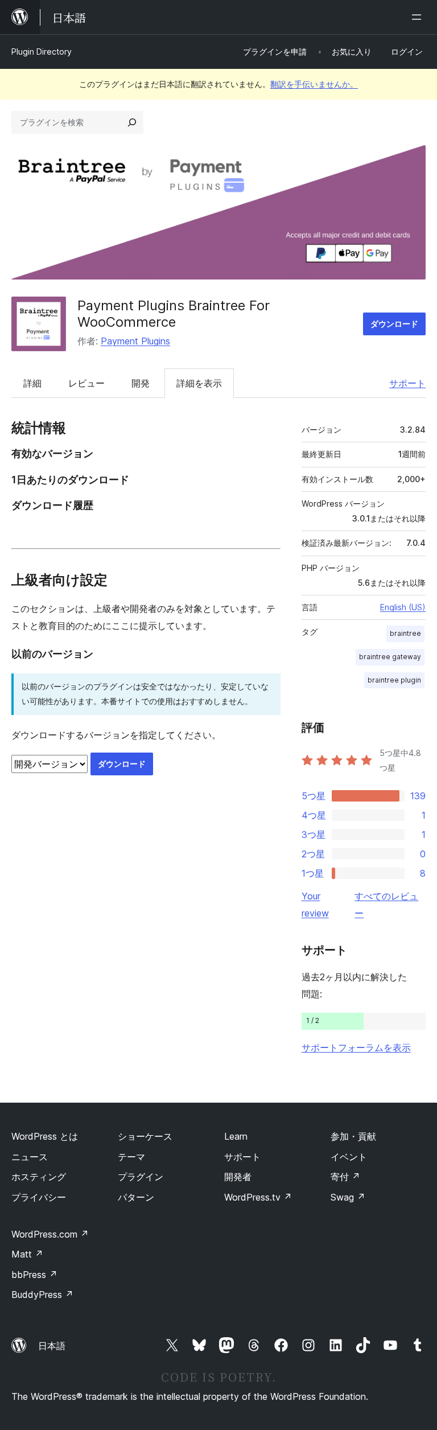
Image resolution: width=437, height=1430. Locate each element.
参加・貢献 (353, 1136)
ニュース (29, 1156)
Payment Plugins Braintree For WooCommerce (173, 313)
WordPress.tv (258, 1197)
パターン (136, 1197)
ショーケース (145, 1136)
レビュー (86, 383)
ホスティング (38, 1176)
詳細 (32, 383)
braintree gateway (390, 656)
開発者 (238, 1176)
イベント (349, 1156)
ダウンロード (394, 323)
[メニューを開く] (419, 17)
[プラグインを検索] (132, 122)
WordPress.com (50, 1234)
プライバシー (38, 1197)
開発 (140, 383)
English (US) (403, 607)
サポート (407, 383)
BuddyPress (42, 1294)
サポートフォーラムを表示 (356, 1047)
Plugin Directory (41, 51)
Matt (27, 1254)
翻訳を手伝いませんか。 (314, 84)
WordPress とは (44, 1136)
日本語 (51, 1345)
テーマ (131, 1156)
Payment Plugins (135, 341)
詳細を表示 (199, 383)
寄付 (345, 1176)
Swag (348, 1197)
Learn (236, 1136)
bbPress (34, 1274)
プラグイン (140, 1176)
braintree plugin (394, 680)
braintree (405, 633)
